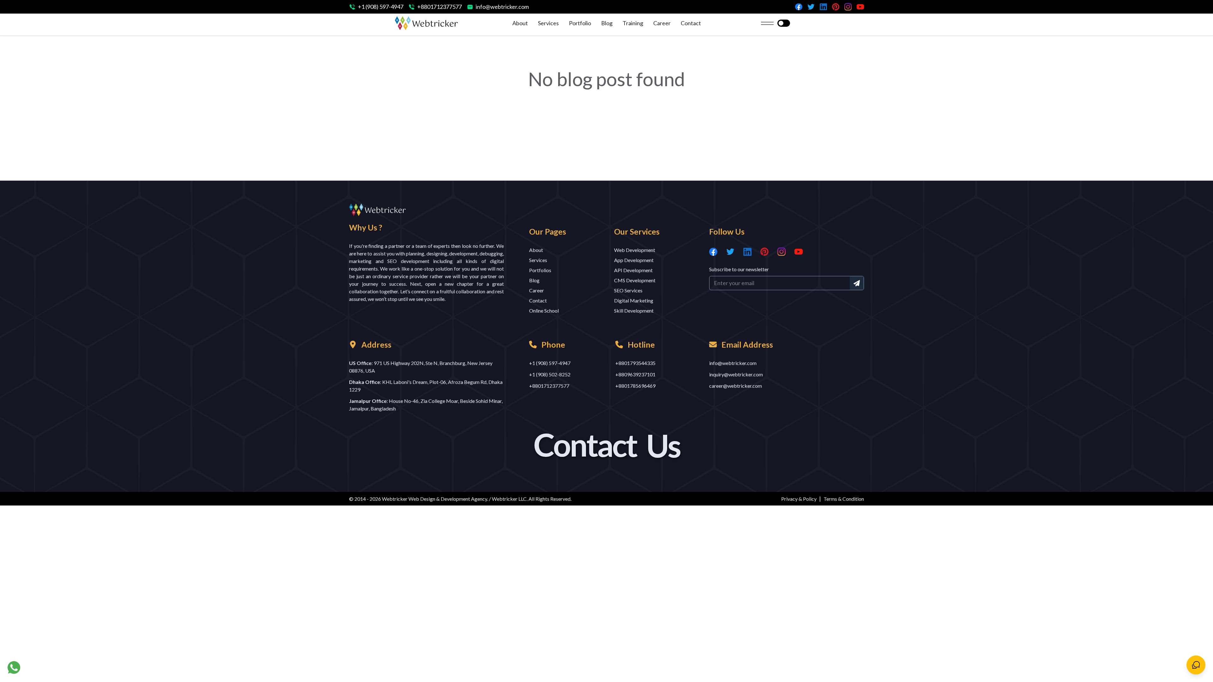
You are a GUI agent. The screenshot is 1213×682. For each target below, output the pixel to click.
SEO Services (628, 290)
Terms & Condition (844, 499)
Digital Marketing (633, 300)
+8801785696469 (635, 386)
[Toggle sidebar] (767, 23)
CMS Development (634, 280)
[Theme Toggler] (783, 23)
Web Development (634, 250)
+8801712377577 (439, 6)
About (520, 23)
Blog (607, 23)
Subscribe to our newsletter (739, 269)
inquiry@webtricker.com (736, 374)
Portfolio (580, 23)
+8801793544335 (635, 363)
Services (548, 23)
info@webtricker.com (502, 6)
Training (633, 23)
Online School (544, 311)
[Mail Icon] (857, 283)
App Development (634, 260)
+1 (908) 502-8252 (549, 374)
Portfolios (540, 270)
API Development (633, 270)
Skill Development (634, 311)
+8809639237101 (635, 374)
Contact (691, 23)
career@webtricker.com (735, 386)
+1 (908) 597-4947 (380, 6)
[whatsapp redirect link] (14, 667)
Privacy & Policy (799, 499)
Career (662, 23)
